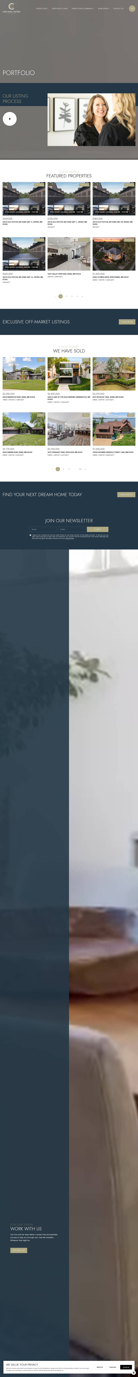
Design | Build (42, 9)
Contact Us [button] (19, 1250)
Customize (112, 1367)
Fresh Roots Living (60, 9)
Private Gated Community (83, 9)
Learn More (127, 322)
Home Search (103, 9)
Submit (97, 529)
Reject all (100, 1367)
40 (80, 469)
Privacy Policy (69, 538)
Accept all (126, 1367)
